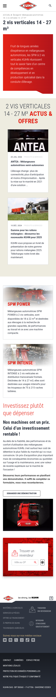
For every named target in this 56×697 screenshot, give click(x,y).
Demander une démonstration (22, 493)
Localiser (42, 562)
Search (48, 5)
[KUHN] (28, 5)
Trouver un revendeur (26, 553)
